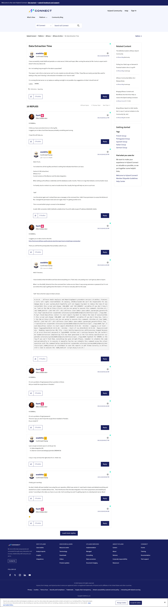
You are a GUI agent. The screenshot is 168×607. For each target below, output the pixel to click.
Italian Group (121, 144)
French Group (121, 136)
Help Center (120, 181)
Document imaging (91, 563)
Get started (32, 3)
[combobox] (67, 25)
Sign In (133, 10)
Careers (115, 548)
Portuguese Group (123, 139)
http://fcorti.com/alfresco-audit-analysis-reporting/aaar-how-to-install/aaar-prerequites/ (54, 241)
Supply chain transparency (83, 590)
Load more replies (69, 533)
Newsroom (116, 563)
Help (126, 11)
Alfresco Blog (120, 57)
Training (143, 551)
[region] (84, 602)
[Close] (165, 602)
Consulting (89, 555)
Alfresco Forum (121, 101)
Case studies (40, 548)
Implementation (91, 548)
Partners (115, 555)
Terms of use (44, 590)
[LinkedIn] (25, 575)
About (114, 551)
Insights (38, 555)
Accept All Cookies (135, 603)
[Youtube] (29, 575)
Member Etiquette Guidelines (127, 178)
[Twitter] (15, 575)
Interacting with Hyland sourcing (130, 590)
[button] (31, 96)
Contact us (12, 561)
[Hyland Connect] (40, 11)
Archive (37, 84)
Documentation (145, 555)
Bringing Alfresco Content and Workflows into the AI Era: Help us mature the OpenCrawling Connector (127, 95)
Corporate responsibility (120, 559)
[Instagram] (20, 575)
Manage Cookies (121, 603)
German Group (121, 147)
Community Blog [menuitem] (57, 17)
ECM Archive (34, 89)
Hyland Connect (31, 36)
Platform (41, 36)
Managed (89, 551)
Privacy (30, 590)
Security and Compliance (57, 590)
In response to (47, 158)
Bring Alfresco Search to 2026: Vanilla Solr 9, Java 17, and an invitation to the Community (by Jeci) (127, 111)
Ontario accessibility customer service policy (106, 590)
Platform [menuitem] (42, 17)
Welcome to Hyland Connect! (127, 175)
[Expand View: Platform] (47, 17)
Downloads (63, 555)
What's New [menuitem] (31, 17)
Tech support (145, 559)
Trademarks (69, 590)
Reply (105, 96)
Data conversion (91, 559)
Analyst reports (40, 551)
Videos (62, 559)
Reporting (40, 89)
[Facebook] (10, 575)
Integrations (40, 559)
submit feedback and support (48, 3)
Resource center (64, 548)
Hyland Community (114, 11)
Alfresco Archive (58, 36)
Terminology (63, 551)
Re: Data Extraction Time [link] (72, 36)
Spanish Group (121, 142)
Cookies (36, 590)
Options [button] (137, 36)
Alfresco (48, 36)
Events (143, 548)
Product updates (64, 563)
